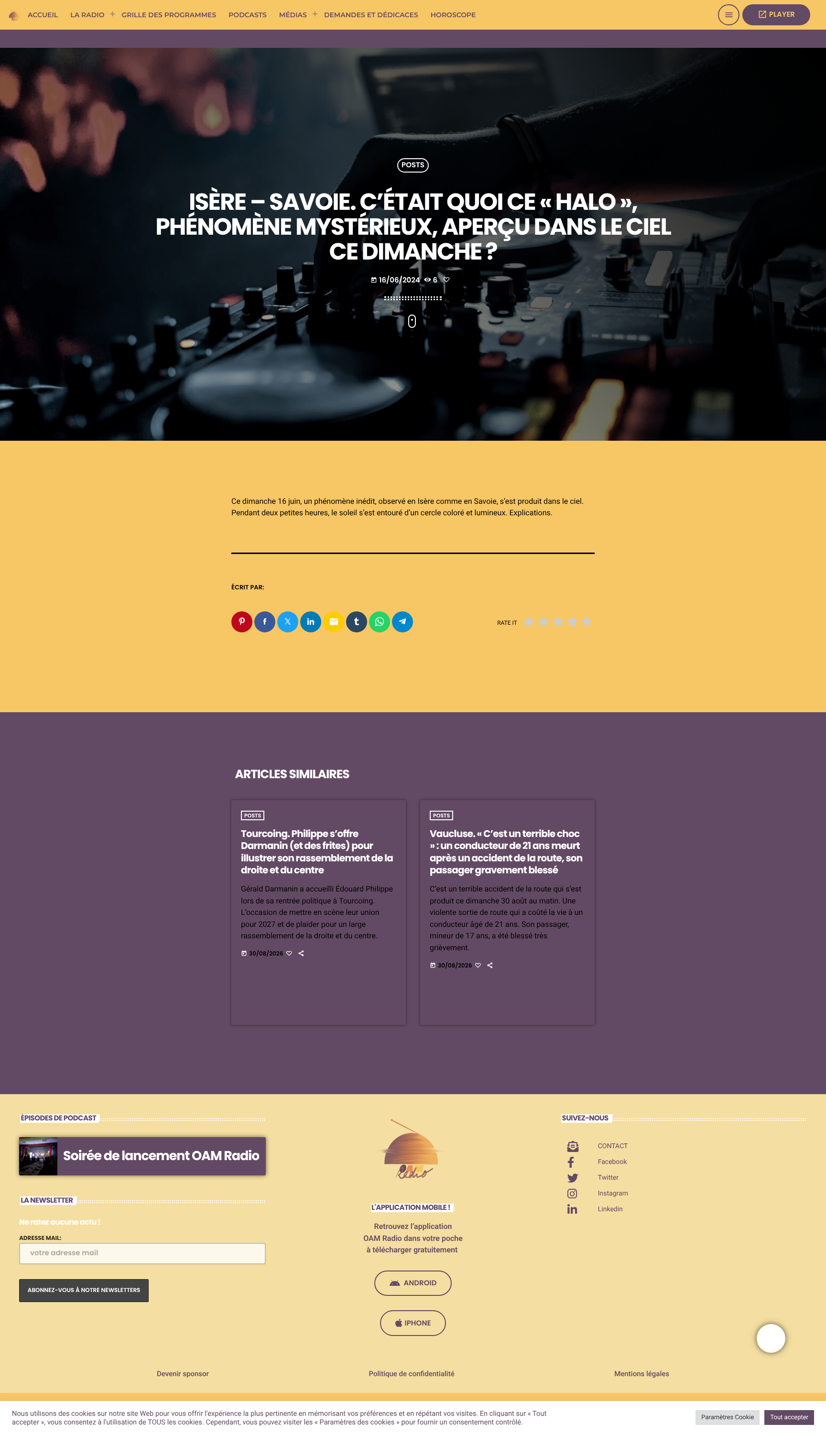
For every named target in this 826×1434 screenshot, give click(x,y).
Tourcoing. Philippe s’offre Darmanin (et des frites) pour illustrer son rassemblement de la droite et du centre (317, 852)
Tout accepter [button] (789, 1417)
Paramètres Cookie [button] (727, 1417)
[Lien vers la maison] (14, 15)
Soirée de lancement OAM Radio (161, 1156)
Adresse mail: (40, 1238)
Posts (413, 166)
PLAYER (776, 15)
